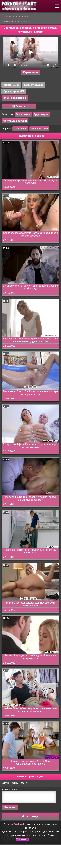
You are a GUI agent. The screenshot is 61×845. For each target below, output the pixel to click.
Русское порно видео (15, 16)
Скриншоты (30, 72)
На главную (31, 816)
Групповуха (41, 114)
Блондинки (23, 114)
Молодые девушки (15, 120)
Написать (10, 807)
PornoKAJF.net (15, 824)
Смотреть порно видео (16, 21)
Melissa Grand (39, 128)
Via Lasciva (20, 128)
